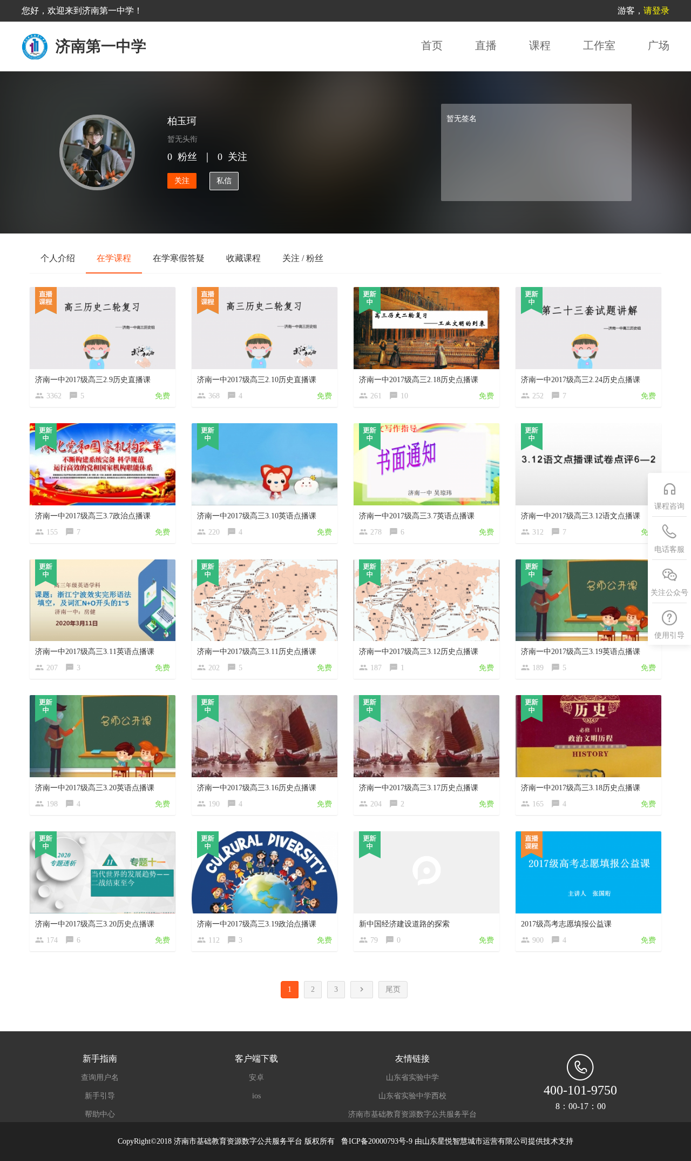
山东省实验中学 (412, 1078)
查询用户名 (100, 1078)
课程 (540, 45)
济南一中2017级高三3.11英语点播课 (94, 652)
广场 (658, 45)
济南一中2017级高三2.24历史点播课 (580, 380)
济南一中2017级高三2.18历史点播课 (418, 380)
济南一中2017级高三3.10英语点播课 (256, 516)
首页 (432, 45)
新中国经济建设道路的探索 (404, 924)
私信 (224, 181)
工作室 (599, 45)
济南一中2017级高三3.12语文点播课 (580, 516)
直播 (486, 45)
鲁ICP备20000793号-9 (378, 1141)
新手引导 (100, 1096)
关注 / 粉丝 (302, 258)
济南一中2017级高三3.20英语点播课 (94, 788)
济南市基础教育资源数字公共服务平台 (412, 1114)
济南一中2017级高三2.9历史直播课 (93, 380)
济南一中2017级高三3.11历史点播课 (256, 652)
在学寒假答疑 (179, 258)
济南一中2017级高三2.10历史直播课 (256, 380)
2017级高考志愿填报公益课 (566, 924)
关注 (181, 181)
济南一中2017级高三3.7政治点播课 (93, 516)
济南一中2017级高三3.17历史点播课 (418, 788)
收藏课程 (243, 258)
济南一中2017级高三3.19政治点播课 (256, 924)
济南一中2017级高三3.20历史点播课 (94, 924)
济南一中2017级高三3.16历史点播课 (256, 788)
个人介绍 (57, 258)
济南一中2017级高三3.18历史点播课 (580, 788)
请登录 (656, 10)
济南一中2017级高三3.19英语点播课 (580, 652)
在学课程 (114, 258)
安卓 (256, 1078)
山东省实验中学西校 (412, 1096)
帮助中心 (100, 1114)
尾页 (393, 989)
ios (256, 1096)
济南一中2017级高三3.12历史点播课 (418, 652)
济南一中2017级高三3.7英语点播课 (417, 516)
